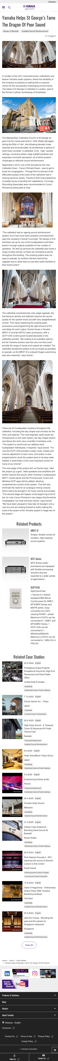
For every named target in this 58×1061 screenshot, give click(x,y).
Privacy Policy (44, 1036)
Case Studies (21, 960)
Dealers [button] (5, 1008)
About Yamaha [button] (8, 1015)
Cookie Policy (27, 1041)
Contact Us (9, 1036)
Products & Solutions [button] (10, 995)
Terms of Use (26, 1036)
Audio (11, 960)
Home (4, 960)
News (4, 1002)
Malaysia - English (13, 1022)
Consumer (6, 1028)
